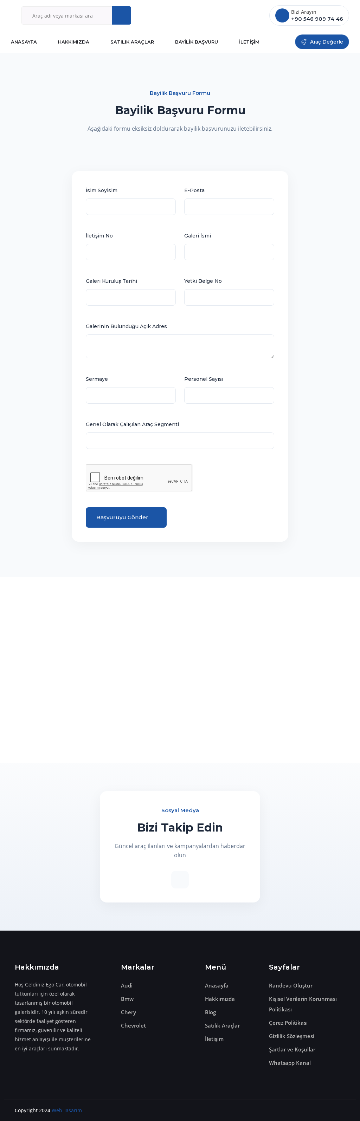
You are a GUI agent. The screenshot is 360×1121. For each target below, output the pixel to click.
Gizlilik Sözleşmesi (291, 1035)
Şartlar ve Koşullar (292, 1049)
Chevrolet (133, 1025)
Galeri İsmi (197, 236)
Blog (210, 1012)
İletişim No (99, 236)
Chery (128, 1012)
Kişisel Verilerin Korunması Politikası (303, 1004)
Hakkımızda (220, 998)
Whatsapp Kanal (290, 1062)
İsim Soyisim (101, 190)
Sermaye (97, 379)
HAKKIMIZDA (73, 42)
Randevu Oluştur (291, 985)
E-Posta (194, 190)
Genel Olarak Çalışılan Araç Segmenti (132, 424)
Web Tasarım (67, 1110)
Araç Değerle (326, 42)
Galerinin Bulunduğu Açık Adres (126, 326)
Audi (127, 985)
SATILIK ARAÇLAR (132, 42)
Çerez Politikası (288, 1022)
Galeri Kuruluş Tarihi (111, 281)
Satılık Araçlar (222, 1025)
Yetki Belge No (203, 281)
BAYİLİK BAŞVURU (196, 42)
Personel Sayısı (203, 379)
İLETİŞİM (249, 42)
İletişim (214, 1038)
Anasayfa (217, 985)
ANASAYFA (24, 42)
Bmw (127, 998)
